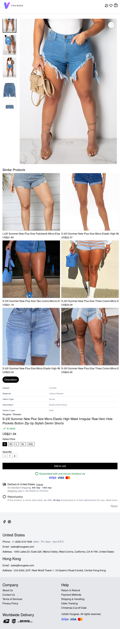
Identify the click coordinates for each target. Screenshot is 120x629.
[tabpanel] (60, 399)
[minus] (5, 456)
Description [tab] (10, 379)
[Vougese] (13, 5)
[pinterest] (9, 523)
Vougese (6, 414)
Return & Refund (70, 590)
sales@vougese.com (22, 546)
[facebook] (4, 523)
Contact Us (8, 594)
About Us (7, 590)
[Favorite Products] (111, 5)
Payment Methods (71, 594)
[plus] (14, 456)
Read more (111, 500)
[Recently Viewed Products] (106, 5)
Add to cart (60, 466)
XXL (30, 444)
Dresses (17, 414)
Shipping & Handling (72, 599)
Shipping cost (15, 490)
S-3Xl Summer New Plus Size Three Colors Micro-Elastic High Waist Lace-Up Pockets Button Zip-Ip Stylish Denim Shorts (90, 301)
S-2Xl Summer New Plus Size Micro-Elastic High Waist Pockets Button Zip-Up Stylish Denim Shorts (31, 368)
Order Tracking (69, 603)
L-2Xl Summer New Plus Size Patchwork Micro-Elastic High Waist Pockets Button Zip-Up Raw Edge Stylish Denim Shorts (31, 233)
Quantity (7, 452)
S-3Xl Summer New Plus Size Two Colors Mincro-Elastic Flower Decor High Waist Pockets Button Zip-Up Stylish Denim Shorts (31, 301)
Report (114, 505)
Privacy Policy (10, 603)
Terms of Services (12, 599)
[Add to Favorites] (111, 25)
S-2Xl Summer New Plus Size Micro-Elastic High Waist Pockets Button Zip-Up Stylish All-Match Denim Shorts (90, 233)
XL (22, 444)
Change (39, 484)
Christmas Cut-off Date (74, 608)
